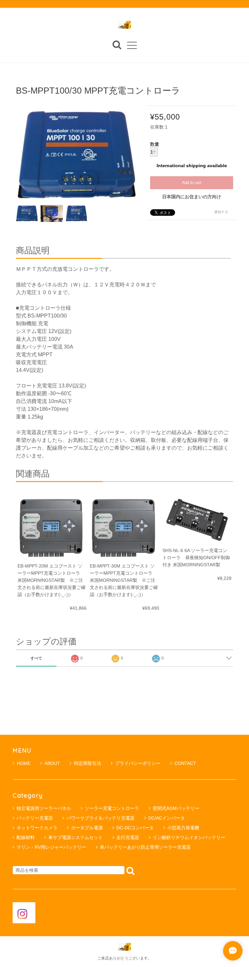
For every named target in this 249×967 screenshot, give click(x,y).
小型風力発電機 (183, 827)
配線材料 (26, 837)
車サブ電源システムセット (75, 837)
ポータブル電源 (87, 827)
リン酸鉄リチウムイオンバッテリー (189, 837)
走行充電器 (127, 837)
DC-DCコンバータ (135, 827)
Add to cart (191, 182)
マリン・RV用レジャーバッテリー (51, 847)
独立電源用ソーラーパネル (44, 808)
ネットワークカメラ (37, 827)
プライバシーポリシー (137, 763)
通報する (221, 212)
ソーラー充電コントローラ (112, 808)
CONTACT (185, 763)
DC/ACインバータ (166, 818)
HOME (23, 763)
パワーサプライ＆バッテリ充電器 (100, 818)
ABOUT (52, 763)
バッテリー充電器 (35, 818)
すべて (36, 658)
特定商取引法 (87, 763)
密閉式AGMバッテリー (176, 808)
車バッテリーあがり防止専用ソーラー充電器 (145, 847)
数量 (154, 144)
